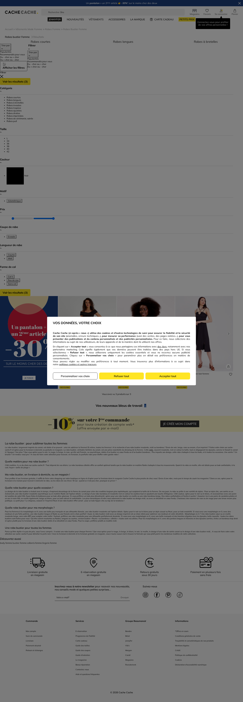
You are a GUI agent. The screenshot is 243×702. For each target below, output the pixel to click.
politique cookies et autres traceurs (77, 364)
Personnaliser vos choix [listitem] (75, 376)
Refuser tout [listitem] (121, 376)
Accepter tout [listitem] (167, 376)
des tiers (161, 346)
